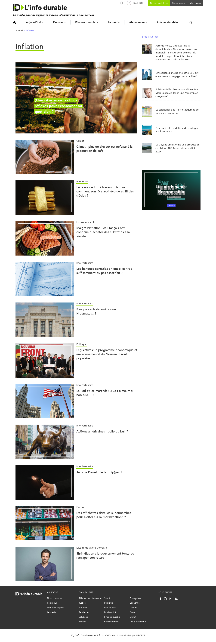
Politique (108, 602)
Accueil (14, 22)
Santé (107, 598)
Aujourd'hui (33, 22)
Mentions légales (55, 607)
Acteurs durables (167, 22)
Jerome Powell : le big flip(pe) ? (99, 472)
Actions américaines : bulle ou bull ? (102, 431)
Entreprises (135, 598)
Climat (133, 616)
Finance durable (85, 22)
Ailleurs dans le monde (90, 598)
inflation (30, 30)
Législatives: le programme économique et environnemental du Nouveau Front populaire (106, 354)
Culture (133, 607)
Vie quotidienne (138, 621)
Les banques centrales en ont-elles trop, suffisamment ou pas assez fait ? (104, 271)
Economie (135, 602)
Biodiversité (110, 612)
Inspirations (110, 607)
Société (82, 621)
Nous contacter (54, 598)
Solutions (83, 616)
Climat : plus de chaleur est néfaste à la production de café (104, 149)
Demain (58, 22)
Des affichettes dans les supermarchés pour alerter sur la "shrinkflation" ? (103, 515)
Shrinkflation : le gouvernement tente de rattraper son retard (105, 555)
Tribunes (83, 607)
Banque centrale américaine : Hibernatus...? (97, 311)
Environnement (111, 621)
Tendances (84, 612)
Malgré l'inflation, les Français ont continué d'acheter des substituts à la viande (103, 232)
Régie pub (52, 602)
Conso (133, 612)
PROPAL (140, 635)
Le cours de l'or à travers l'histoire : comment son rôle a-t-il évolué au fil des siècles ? (105, 191)
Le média (114, 22)
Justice (82, 602)
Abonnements (138, 22)
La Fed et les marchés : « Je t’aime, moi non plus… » (104, 393)
